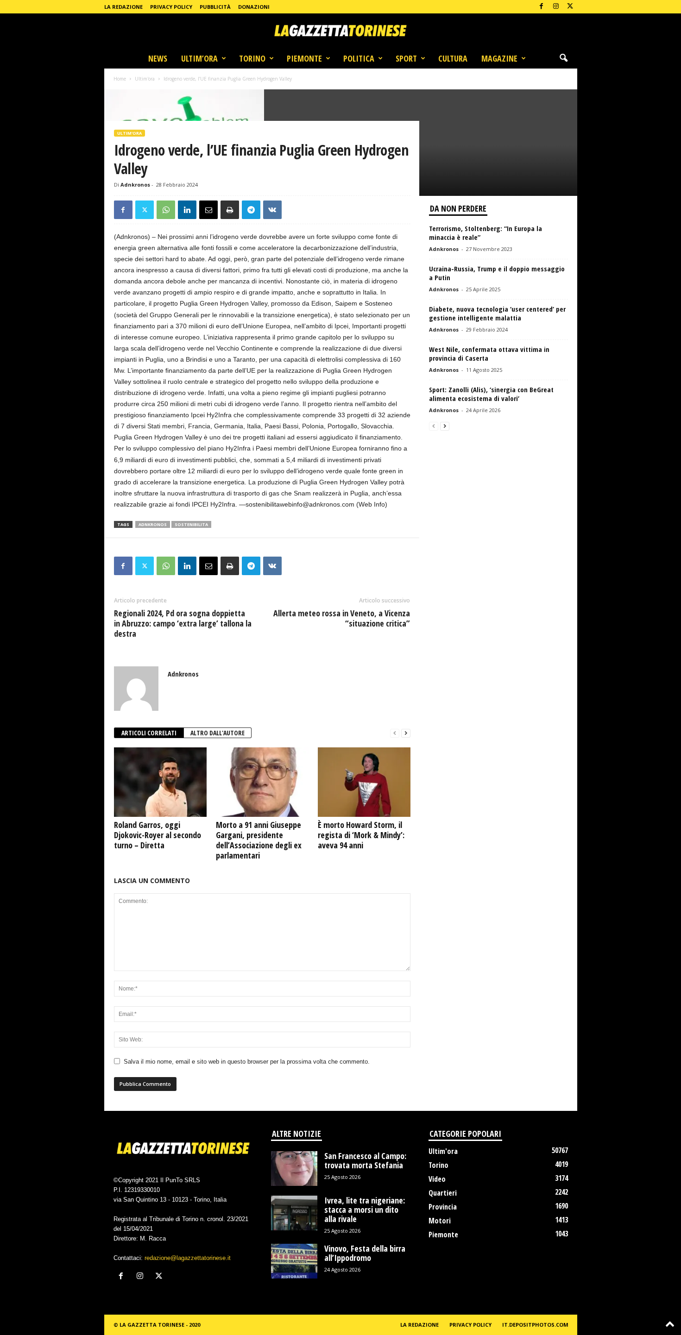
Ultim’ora (199, 58)
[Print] (230, 210)
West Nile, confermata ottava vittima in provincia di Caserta (489, 354)
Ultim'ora (145, 78)
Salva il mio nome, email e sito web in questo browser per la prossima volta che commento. (247, 1061)
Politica (358, 58)
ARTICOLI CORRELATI (149, 732)
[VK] (272, 210)
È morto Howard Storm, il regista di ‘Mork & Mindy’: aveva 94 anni (361, 835)
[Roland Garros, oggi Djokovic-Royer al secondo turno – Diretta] (160, 782)
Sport (406, 58)
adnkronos (153, 524)
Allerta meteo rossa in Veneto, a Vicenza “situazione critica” (341, 618)
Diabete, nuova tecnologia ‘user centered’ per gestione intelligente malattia (497, 313)
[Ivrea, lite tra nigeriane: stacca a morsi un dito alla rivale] (294, 1213)
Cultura (452, 58)
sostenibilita (191, 524)
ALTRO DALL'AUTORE (217, 732)
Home (120, 78)
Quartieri (443, 1193)
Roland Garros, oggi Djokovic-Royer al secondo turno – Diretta (157, 835)
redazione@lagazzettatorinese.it (188, 1257)
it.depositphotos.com (535, 1324)
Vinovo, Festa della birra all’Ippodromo (364, 1253)
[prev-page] (394, 733)
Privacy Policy (171, 6)
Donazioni (254, 6)
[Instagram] (555, 6)
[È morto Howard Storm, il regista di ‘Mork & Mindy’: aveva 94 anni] (364, 782)
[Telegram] (251, 210)
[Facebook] (541, 6)
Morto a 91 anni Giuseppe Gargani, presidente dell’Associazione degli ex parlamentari (259, 840)
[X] (570, 6)
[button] (563, 58)
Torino (252, 58)
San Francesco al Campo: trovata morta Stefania (365, 1160)
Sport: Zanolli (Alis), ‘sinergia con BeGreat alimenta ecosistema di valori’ (491, 394)
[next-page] (405, 733)
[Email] (208, 210)
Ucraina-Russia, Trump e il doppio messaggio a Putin (497, 273)
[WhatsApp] (166, 210)
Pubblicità (215, 6)
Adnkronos (135, 184)
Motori (440, 1221)
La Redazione (123, 6)
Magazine (499, 58)
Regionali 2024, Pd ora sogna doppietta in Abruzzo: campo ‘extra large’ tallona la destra (183, 623)
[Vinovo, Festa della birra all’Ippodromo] (294, 1261)
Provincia (443, 1207)
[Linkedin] (187, 210)
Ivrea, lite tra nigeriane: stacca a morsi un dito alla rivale (364, 1209)
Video (437, 1179)
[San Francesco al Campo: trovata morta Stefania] (294, 1168)
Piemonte (304, 58)
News (157, 58)
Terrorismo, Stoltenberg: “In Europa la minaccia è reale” (485, 233)
